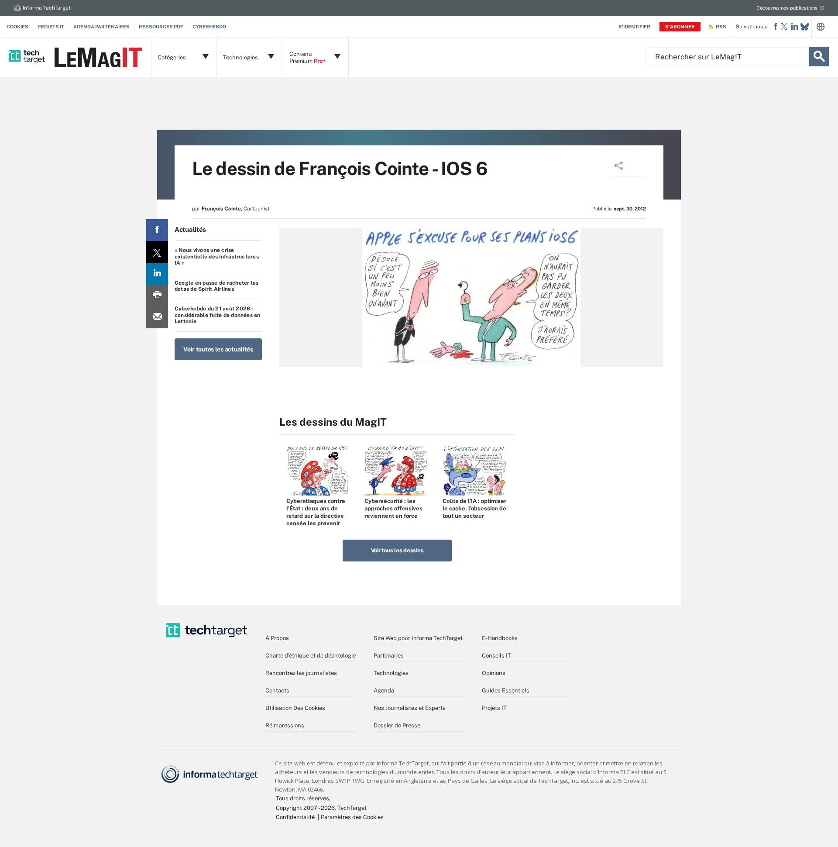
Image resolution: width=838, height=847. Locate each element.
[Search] (819, 56)
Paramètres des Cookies (352, 817)
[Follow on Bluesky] (804, 27)
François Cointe (221, 209)
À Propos (277, 638)
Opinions (493, 673)
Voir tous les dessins (397, 550)
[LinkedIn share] (157, 274)
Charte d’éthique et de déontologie (310, 655)
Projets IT (51, 26)
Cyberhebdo (209, 26)
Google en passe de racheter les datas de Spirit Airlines (216, 286)
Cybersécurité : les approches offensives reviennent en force (393, 508)
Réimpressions (284, 725)
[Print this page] (157, 295)
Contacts (277, 690)
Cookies (17, 26)
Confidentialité (295, 817)
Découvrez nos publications (786, 7)
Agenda (384, 690)
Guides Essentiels (505, 690)
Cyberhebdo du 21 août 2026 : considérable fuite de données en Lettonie (218, 315)
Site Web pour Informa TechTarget (418, 638)
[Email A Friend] (157, 317)
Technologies (391, 673)
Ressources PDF (161, 26)
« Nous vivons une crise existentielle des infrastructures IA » (217, 256)
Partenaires (389, 655)
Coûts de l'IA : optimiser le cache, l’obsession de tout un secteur (474, 508)
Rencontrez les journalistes (301, 673)
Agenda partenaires (101, 26)
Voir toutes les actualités (218, 349)
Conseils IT (496, 655)
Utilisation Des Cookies (295, 708)
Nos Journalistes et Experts (410, 708)
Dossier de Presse (397, 725)
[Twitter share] (157, 252)
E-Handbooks (500, 638)
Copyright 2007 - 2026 (305, 808)
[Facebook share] (157, 230)
